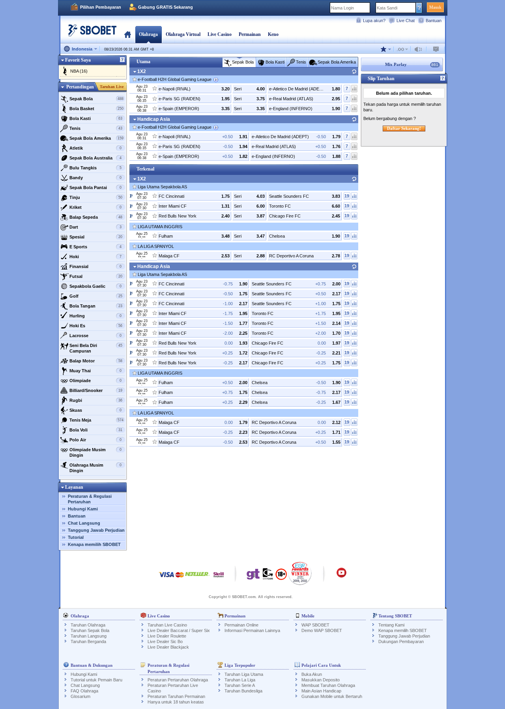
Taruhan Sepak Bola (90, 630)
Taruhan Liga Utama (243, 674)
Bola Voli (96, 430)
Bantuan (433, 20)
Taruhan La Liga (239, 679)
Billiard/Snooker (96, 390)
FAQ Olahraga (84, 690)
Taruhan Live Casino (167, 625)
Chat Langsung (84, 523)
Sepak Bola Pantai (95, 187)
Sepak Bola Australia (95, 158)
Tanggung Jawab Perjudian (96, 530)
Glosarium (80, 696)
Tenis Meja (96, 420)
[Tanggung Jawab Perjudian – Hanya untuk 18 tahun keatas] (281, 576)
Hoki (95, 256)
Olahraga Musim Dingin (95, 468)
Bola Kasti (96, 118)
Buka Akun (311, 674)
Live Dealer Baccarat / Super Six (179, 630)
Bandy (95, 177)
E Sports (95, 246)
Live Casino (220, 34)
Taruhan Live (111, 86)
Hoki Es (96, 325)
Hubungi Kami (83, 508)
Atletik (95, 148)
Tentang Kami (391, 625)
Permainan (250, 34)
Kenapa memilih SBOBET (94, 544)
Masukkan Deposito (320, 679)
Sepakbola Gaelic (95, 286)
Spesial (96, 236)
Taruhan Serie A (239, 685)
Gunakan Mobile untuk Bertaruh (331, 696)
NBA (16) (79, 71)
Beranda (127, 34)
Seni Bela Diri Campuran (96, 348)
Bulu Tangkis (95, 167)
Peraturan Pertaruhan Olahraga (178, 679)
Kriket (95, 207)
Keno (273, 34)
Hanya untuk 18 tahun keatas (176, 702)
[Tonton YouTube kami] (341, 576)
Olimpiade (95, 380)
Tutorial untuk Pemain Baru (96, 679)
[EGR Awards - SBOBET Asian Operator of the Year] (300, 573)
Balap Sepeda (96, 217)
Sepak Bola (96, 98)
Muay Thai (95, 370)
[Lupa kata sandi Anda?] (419, 7)
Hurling (95, 315)
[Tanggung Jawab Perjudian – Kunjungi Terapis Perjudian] (253, 576)
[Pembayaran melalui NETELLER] (197, 578)
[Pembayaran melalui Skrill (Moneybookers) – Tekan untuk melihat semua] (218, 578)
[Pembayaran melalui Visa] (166, 578)
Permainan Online (241, 625)
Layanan (74, 487)
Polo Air (95, 439)
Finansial (95, 266)
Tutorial (76, 537)
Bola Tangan (96, 306)
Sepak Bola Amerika (96, 138)
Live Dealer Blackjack (168, 647)
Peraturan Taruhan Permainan (176, 696)
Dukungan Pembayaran (401, 641)
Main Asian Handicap (321, 690)
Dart (95, 227)
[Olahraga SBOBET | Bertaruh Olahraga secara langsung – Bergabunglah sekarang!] (90, 33)
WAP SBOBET (315, 625)
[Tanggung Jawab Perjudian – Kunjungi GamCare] (268, 576)
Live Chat (406, 20)
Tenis (96, 128)
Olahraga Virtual (183, 34)
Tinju (96, 197)
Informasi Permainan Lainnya (252, 630)
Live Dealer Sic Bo (165, 641)
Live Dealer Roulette (167, 636)
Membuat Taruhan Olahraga (328, 685)
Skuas (95, 410)
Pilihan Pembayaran (100, 7)
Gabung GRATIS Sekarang (165, 7)
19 (346, 195)
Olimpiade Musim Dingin (95, 452)
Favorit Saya (78, 60)
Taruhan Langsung (89, 636)
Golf (96, 296)
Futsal (96, 276)
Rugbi (96, 400)
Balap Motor (96, 360)
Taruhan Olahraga (88, 625)
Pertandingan (80, 87)
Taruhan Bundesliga (243, 690)
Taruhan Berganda (88, 641)
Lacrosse (95, 335)
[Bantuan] (122, 60)
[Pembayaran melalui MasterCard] (180, 578)
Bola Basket (96, 108)
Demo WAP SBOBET (321, 630)
